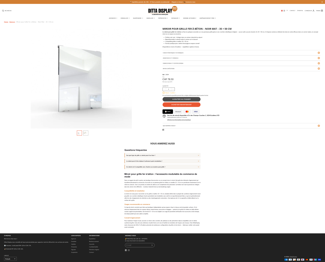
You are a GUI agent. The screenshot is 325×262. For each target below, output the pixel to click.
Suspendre (137, 18)
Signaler (174, 18)
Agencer (112, 18)
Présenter (162, 18)
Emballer (124, 18)
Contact (91, 252)
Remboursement (94, 241)
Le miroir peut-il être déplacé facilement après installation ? (144, 161)
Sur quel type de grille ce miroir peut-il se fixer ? (140, 155)
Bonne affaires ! (189, 18)
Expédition (92, 238)
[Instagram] (129, 250)
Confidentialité (93, 247)
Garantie (91, 244)
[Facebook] (126, 250)
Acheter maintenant (181, 104)
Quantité (165, 86)
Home (6, 22)
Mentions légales (94, 249)
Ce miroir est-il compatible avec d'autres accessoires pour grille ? (145, 167)
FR (284, 10)
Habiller (150, 18)
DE (287, 10)
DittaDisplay (293, 256)
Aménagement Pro (207, 18)
